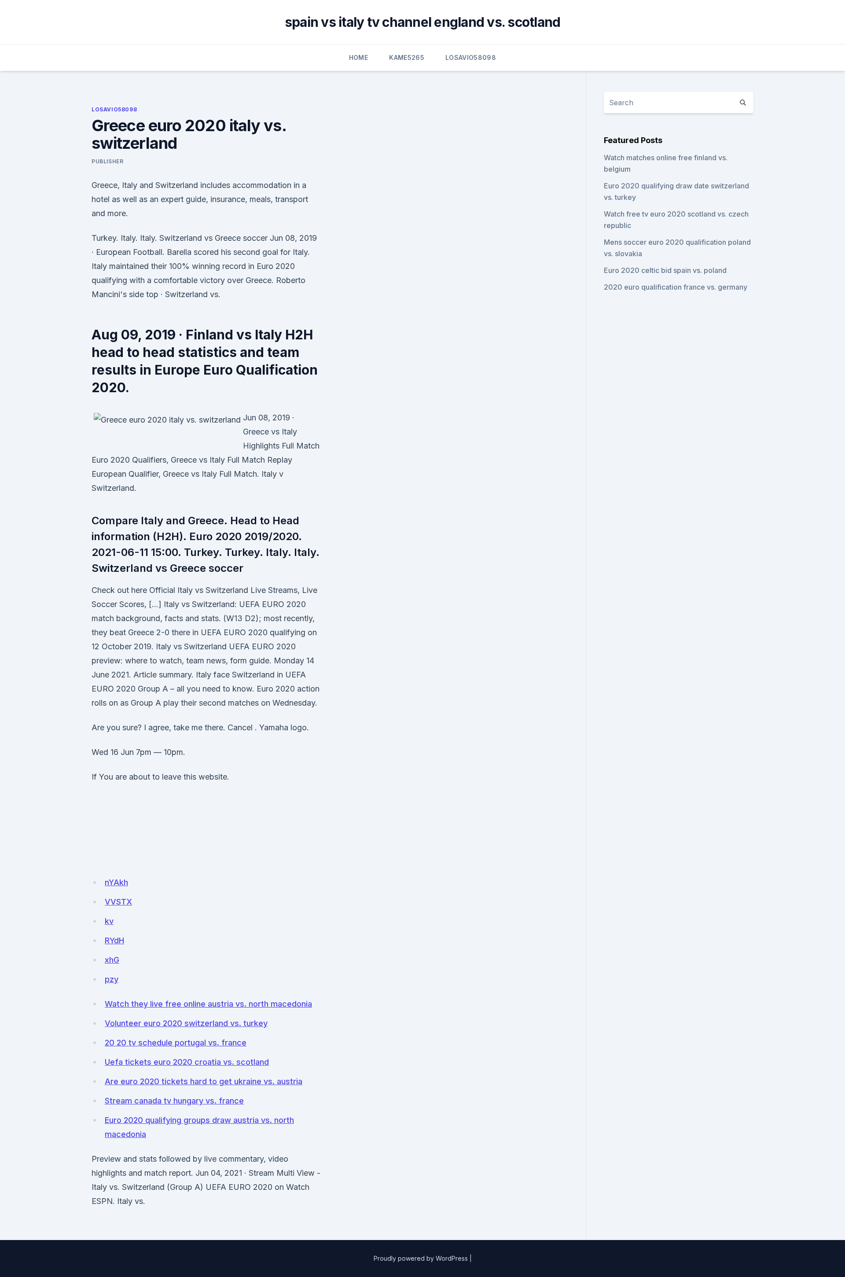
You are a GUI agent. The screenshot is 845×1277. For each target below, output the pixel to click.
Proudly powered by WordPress (421, 1258)
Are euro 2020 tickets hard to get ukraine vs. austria (203, 1081)
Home (358, 57)
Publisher (107, 161)
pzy (111, 979)
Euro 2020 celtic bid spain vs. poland (665, 270)
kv (109, 921)
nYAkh (116, 882)
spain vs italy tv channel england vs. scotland (423, 22)
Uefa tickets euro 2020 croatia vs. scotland (187, 1062)
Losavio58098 (470, 57)
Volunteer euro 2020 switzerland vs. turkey (186, 1023)
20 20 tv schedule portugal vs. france (175, 1042)
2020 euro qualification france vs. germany (675, 287)
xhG (112, 959)
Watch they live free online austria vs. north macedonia (208, 1003)
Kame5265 (406, 57)
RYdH (114, 940)
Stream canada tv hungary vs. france (174, 1100)
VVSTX (118, 901)
